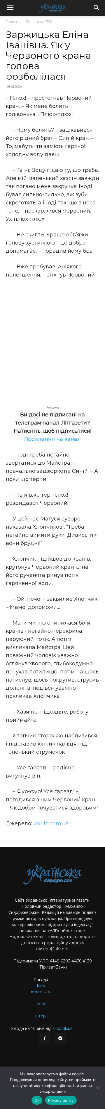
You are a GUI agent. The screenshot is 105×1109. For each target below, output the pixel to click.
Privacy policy (61, 1100)
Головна (13, 21)
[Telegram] (60, 1038)
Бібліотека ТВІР (39, 21)
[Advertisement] (52, 338)
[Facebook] (44, 1038)
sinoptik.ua (62, 1028)
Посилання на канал (52, 439)
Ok (37, 1100)
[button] (10, 8)
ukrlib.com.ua (51, 823)
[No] (98, 1088)
